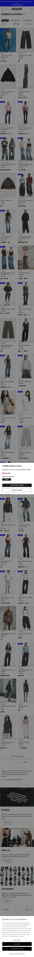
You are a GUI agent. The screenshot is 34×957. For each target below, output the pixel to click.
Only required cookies (17, 948)
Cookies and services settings (17, 953)
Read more (17, 940)
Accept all (17, 944)
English (6, 479)
